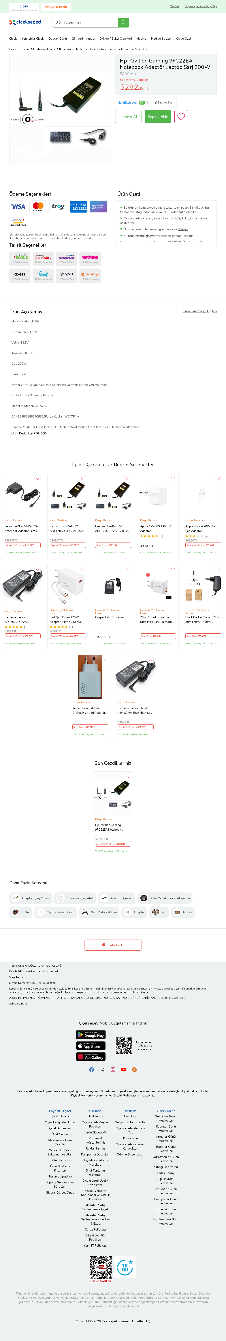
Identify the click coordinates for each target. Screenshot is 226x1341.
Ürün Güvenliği (95, 1132)
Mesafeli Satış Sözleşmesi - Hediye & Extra (95, 1219)
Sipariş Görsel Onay (60, 1192)
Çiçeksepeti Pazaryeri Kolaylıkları (130, 1146)
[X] (102, 1069)
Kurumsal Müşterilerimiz (95, 1140)
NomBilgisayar (128, 103)
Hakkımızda (95, 1116)
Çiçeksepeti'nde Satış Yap (201, 6)
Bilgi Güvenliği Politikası (95, 1237)
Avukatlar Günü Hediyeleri (166, 1191)
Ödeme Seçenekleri (130, 1154)
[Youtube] (124, 1069)
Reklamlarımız (95, 1148)
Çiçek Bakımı (60, 1116)
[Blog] (134, 1069)
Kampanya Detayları (95, 1154)
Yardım (174, 6)
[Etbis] (101, 1269)
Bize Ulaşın (130, 1116)
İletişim (130, 1111)
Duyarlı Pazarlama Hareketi (95, 1162)
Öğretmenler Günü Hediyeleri (166, 1159)
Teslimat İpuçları (60, 1176)
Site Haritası (60, 1160)
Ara (123, 23)
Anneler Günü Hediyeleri (166, 1139)
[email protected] (48, 971)
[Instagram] (113, 1069)
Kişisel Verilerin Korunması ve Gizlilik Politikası (95, 1195)
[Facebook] (92, 1069)
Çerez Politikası (95, 1229)
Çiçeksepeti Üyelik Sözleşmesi (95, 1183)
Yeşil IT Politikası (95, 1246)
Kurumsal (95, 1111)
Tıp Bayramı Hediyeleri (166, 1181)
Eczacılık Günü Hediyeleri (166, 1211)
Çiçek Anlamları (60, 1128)
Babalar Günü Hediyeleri (166, 1149)
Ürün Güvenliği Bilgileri (200, 311)
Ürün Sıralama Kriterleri (60, 1168)
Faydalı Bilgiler (60, 1111)
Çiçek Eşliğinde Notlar (60, 1122)
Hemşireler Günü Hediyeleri (166, 1201)
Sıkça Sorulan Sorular (130, 1122)
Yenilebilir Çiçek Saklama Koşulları (60, 1152)
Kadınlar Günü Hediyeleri (166, 1128)
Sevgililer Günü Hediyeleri (166, 1118)
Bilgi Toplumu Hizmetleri (95, 1172)
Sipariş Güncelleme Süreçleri (60, 1184)
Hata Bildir (115, 945)
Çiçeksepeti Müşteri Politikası (95, 1124)
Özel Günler (60, 1134)
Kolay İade (130, 1138)
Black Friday (165, 1173)
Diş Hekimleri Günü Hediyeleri (166, 1221)
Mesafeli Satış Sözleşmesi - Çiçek (95, 1207)
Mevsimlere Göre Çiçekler (60, 1142)
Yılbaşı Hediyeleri (166, 1167)
